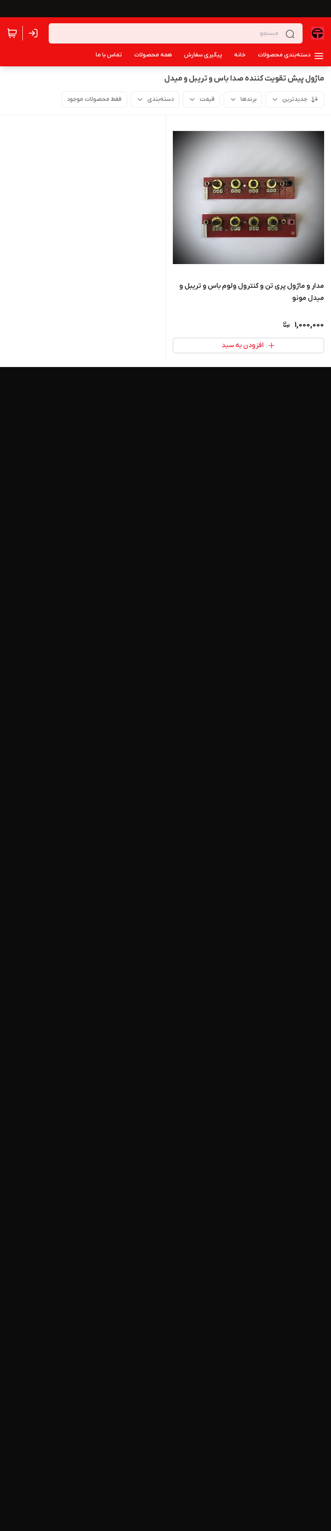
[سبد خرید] (12, 33)
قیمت (207, 99)
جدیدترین (294, 99)
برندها (248, 99)
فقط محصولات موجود (94, 99)
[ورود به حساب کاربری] (35, 33)
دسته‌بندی (160, 99)
